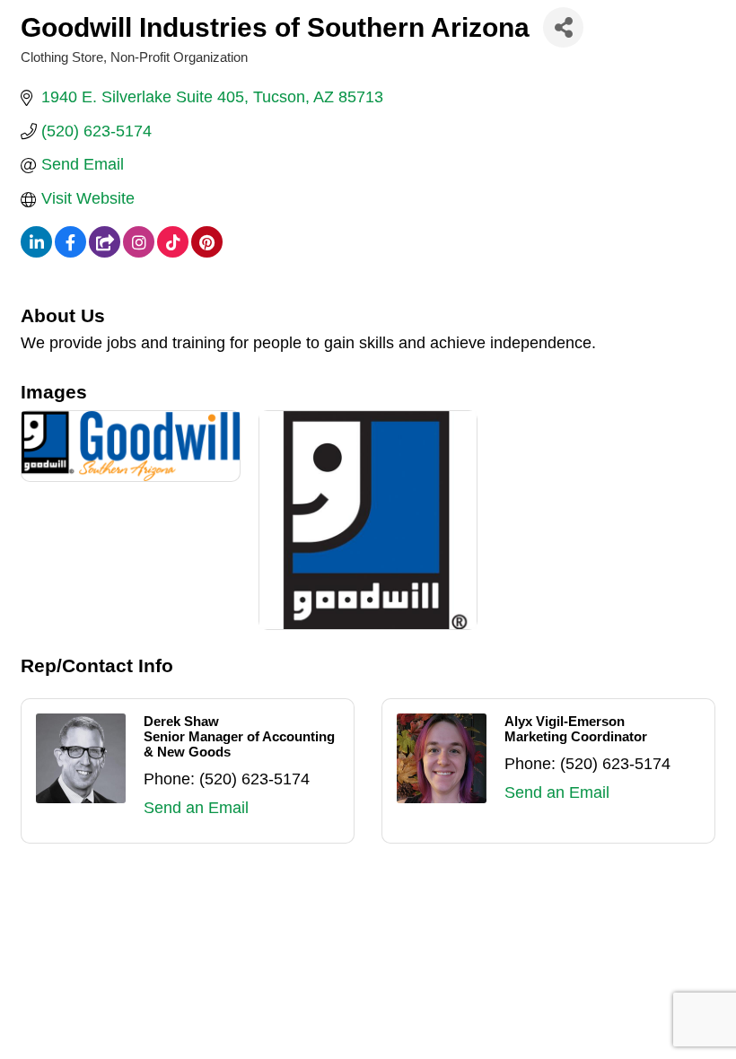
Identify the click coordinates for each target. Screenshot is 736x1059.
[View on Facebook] (70, 252)
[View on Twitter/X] (104, 252)
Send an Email (196, 808)
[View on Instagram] (138, 252)
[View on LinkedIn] (36, 252)
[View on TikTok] (172, 252)
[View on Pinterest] (207, 252)
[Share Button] (563, 27)
